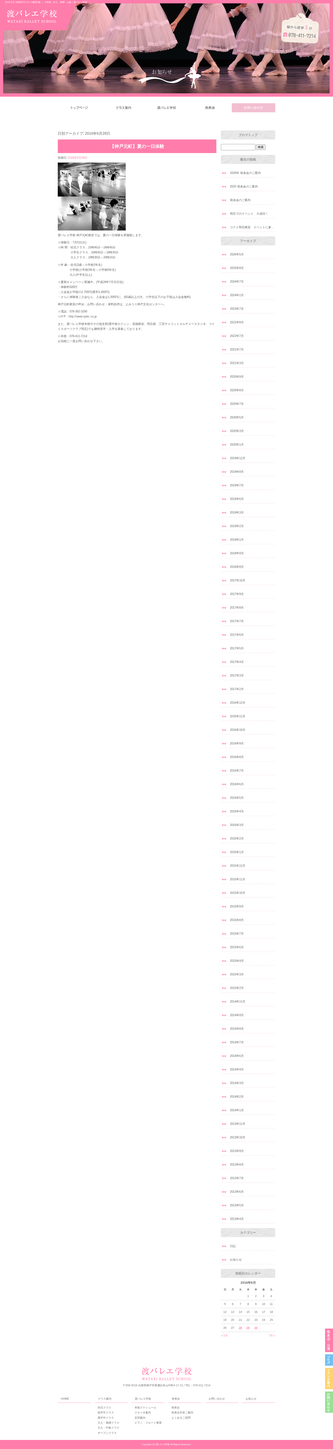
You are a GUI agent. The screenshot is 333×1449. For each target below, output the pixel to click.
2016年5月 (237, 797)
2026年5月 (237, 254)
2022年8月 (237, 322)
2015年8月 (237, 920)
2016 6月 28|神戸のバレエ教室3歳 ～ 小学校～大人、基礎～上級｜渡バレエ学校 (46, 2)
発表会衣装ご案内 (182, 1412)
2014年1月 (237, 1110)
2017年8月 (237, 607)
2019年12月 (237, 458)
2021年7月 (237, 349)
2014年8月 (237, 1028)
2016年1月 (237, 852)
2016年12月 (237, 702)
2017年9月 (237, 594)
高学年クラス (106, 1417)
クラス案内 (123, 107)
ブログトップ (248, 135)
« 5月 (224, 1335)
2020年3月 (237, 431)
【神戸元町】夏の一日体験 (137, 146)
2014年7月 (237, 1042)
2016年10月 (237, 730)
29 (248, 1327)
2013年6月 (237, 1191)
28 (240, 1327)
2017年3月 (237, 675)
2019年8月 (237, 471)
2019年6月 (237, 499)
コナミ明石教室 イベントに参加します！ (252, 227)
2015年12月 (237, 865)
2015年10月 (237, 893)
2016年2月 (237, 838)
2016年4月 (237, 811)
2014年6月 (237, 1056)
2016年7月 (237, 770)
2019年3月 (237, 512)
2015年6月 (237, 947)
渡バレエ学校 (166, 107)
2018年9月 (237, 553)
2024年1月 (237, 295)
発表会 (210, 107)
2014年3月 (237, 1083)
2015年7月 (237, 933)
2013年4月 (237, 1219)
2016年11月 (237, 716)
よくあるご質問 (181, 1417)
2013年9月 (237, 1151)
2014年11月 (237, 1001)
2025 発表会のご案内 (244, 186)
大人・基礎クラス (108, 1422)
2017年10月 (237, 580)
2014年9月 (237, 1015)
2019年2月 (237, 526)
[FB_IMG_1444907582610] (92, 228)
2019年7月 (237, 485)
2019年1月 (237, 539)
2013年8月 (237, 1164)
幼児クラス (104, 1407)
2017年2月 (237, 689)
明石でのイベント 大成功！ (249, 213)
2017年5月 (237, 648)
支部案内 (140, 1417)
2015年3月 (237, 974)
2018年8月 (237, 567)
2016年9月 (237, 743)
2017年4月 (237, 662)
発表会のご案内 (240, 200)
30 (256, 1327)
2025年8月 (237, 268)
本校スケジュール (145, 1407)
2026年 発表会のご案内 (245, 173)
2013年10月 (237, 1137)
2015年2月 (237, 988)
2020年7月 (237, 403)
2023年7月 (237, 308)
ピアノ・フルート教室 (148, 1422)
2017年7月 (237, 621)
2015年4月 (237, 960)
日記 (233, 1246)
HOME (79, 107)
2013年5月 (237, 1205)
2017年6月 (237, 634)
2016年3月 (237, 825)
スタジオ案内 (143, 1412)
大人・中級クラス (108, 1427)
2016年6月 (237, 784)
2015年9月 (237, 906)
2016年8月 (237, 757)
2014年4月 (237, 1069)
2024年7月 (237, 281)
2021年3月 (237, 363)
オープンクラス (107, 1433)
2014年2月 (237, 1096)
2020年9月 (237, 376)
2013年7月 (237, 1178)
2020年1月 (237, 444)
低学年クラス (106, 1412)
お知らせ (236, 1259)
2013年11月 (237, 1123)
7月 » (272, 1335)
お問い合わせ (253, 107)
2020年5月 (237, 417)
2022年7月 (237, 336)
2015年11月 (237, 879)
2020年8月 (237, 390)
